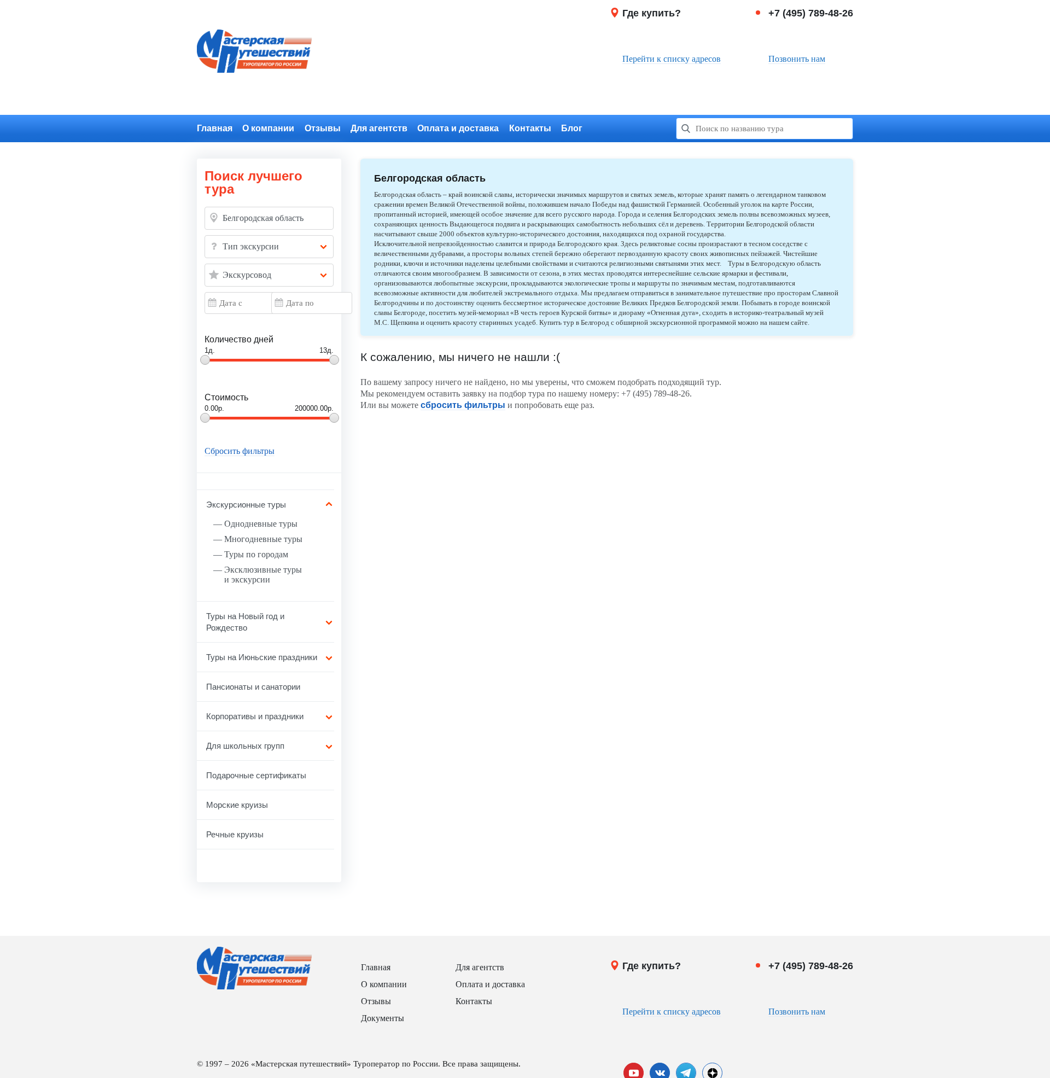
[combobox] (269, 246)
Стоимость (226, 397)
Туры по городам (256, 554)
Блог (571, 128)
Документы (382, 1018)
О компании (268, 128)
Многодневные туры (263, 539)
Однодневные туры (261, 523)
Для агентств (379, 128)
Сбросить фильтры (240, 451)
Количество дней (239, 339)
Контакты (530, 128)
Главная (214, 128)
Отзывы (323, 128)
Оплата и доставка (458, 128)
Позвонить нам (796, 58)
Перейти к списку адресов (671, 58)
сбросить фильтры (463, 405)
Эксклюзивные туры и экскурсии (263, 574)
